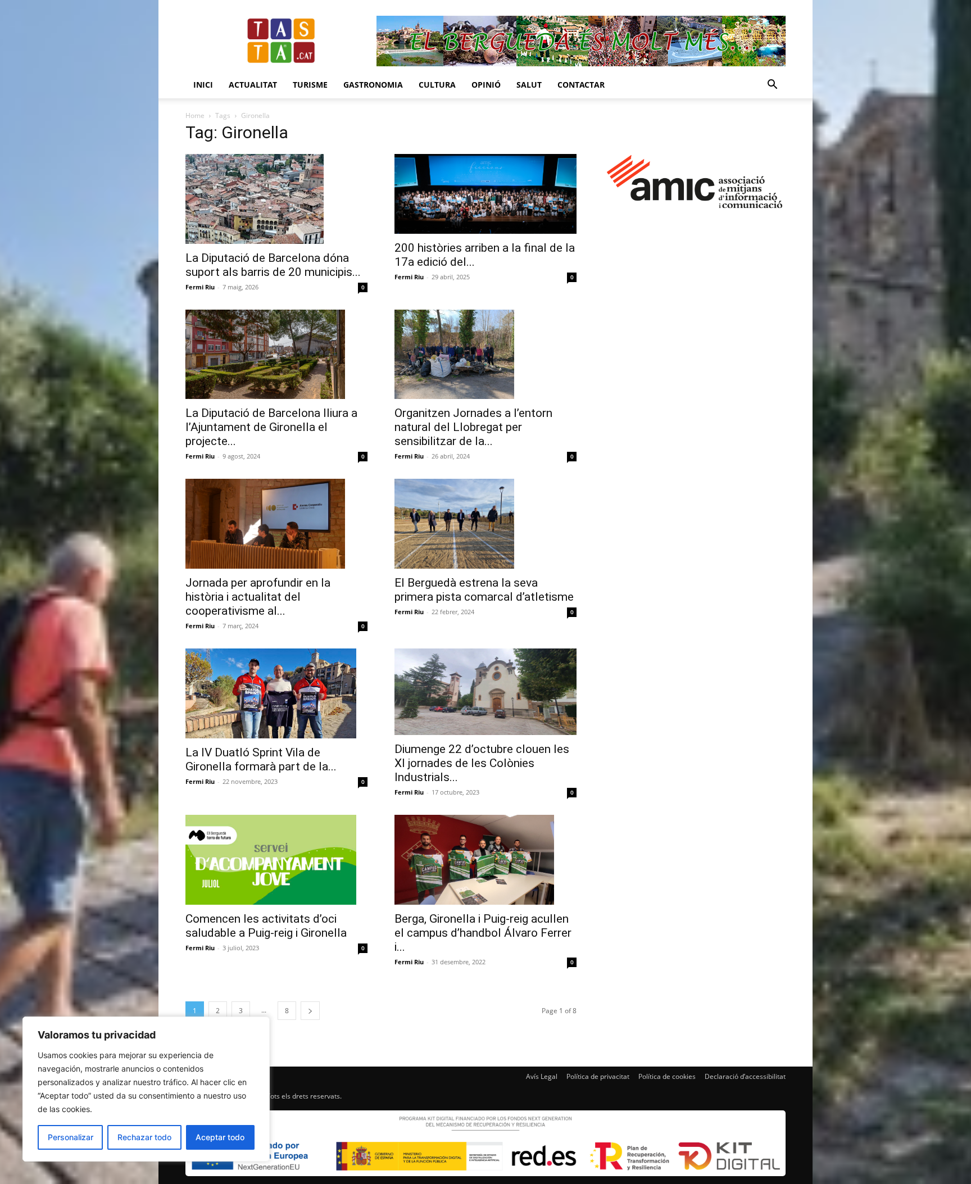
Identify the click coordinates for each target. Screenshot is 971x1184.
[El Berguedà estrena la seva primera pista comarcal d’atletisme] (485, 524)
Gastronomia (373, 84)
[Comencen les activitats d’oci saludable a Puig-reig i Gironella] (276, 860)
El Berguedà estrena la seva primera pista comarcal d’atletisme (484, 590)
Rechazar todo (144, 1137)
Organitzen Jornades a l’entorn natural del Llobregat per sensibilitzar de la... (473, 427)
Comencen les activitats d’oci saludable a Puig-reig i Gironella (266, 926)
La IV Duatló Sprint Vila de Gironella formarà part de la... (261, 759)
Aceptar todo (220, 1137)
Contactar (581, 84)
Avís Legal (541, 1076)
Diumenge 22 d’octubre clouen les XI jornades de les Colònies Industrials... (481, 763)
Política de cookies (667, 1076)
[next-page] (310, 1010)
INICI (203, 84)
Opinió (486, 84)
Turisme (310, 84)
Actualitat (253, 84)
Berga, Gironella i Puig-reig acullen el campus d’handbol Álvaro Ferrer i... (482, 933)
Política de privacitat (597, 1076)
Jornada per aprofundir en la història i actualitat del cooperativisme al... (257, 597)
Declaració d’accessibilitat (745, 1076)
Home (195, 115)
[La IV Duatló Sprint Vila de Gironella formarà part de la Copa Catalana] (276, 693)
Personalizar (70, 1137)
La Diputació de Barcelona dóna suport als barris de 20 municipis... (273, 265)
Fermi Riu (200, 287)
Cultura (437, 84)
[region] (146, 1089)
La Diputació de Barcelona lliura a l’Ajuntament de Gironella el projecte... (271, 427)
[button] (772, 85)
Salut (529, 84)
